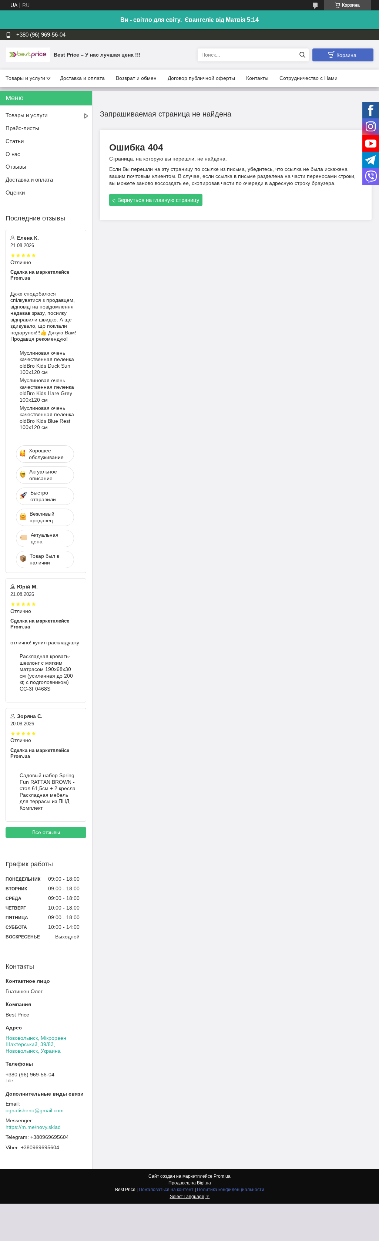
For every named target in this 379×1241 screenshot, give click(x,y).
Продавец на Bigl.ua (189, 1183)
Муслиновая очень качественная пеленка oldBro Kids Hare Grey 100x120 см (47, 390)
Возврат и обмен (136, 78)
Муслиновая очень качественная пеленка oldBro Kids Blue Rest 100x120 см (47, 418)
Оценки (15, 192)
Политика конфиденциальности (230, 1189)
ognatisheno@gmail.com (35, 1110)
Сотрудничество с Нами (308, 78)
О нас (13, 154)
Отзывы (16, 166)
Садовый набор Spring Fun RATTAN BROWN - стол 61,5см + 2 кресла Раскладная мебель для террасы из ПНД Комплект (48, 791)
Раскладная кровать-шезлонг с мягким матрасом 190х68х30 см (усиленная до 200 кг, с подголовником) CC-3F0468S (46, 672)
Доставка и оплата (82, 78)
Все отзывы (46, 832)
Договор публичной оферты (201, 78)
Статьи (15, 141)
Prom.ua (222, 1176)
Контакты (257, 78)
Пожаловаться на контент (166, 1189)
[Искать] (302, 54)
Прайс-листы (22, 128)
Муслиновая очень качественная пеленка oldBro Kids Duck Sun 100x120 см (47, 362)
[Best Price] (28, 54)
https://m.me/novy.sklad (33, 1127)
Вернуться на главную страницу (158, 200)
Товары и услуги (25, 78)
